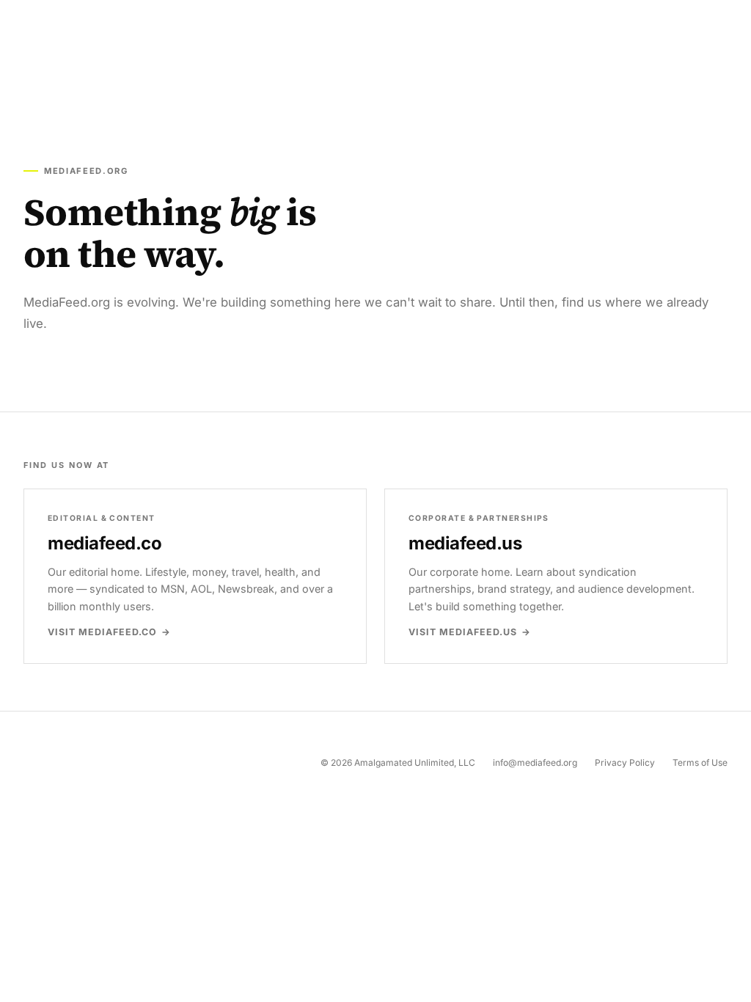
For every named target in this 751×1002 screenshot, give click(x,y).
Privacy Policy (625, 762)
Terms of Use (700, 762)
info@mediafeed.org (535, 762)
